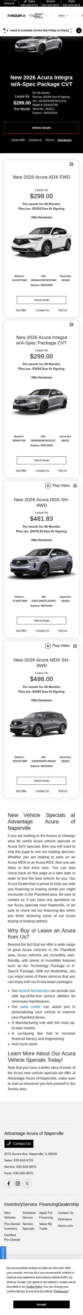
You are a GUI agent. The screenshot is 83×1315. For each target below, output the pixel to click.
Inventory (13, 1204)
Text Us (62, 310)
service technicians (34, 991)
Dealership (68, 1204)
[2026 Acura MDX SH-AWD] (41, 723)
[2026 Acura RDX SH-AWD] (41, 563)
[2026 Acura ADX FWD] (41, 241)
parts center (30, 1007)
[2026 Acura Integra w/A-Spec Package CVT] (41, 401)
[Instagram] (18, 1183)
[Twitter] (27, 1183)
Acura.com (65, 1225)
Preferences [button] (61, 1291)
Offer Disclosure (41, 217)
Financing (48, 1204)
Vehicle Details (41, 127)
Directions (65, 1219)
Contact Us (21, 1144)
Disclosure (64, 140)
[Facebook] (8, 1183)
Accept (41, 1304)
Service (30, 1204)
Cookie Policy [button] (34, 1286)
